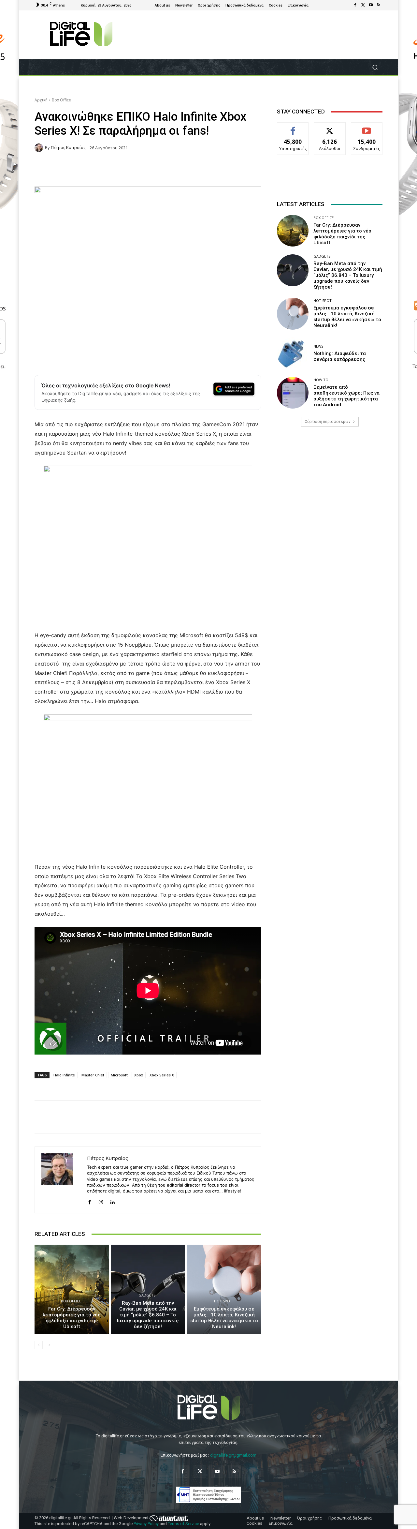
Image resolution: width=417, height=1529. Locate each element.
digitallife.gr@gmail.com (233, 1455)
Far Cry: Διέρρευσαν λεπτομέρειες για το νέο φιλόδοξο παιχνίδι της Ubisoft (72, 1317)
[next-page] (49, 1345)
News (318, 346)
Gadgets (146, 1295)
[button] (374, 67)
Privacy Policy (146, 1523)
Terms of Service (183, 1523)
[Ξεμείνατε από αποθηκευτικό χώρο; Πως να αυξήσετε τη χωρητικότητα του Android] (293, 393)
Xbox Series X (162, 1074)
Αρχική (41, 100)
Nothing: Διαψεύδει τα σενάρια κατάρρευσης (339, 356)
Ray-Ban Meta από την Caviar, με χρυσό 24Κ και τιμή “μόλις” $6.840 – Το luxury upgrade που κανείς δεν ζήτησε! (148, 1314)
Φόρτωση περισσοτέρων (328, 421)
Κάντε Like (292, 127)
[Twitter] (363, 5)
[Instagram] (100, 1200)
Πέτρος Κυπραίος (68, 147)
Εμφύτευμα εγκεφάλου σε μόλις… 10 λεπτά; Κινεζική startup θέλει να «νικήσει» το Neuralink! (224, 1317)
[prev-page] (39, 1345)
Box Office (61, 100)
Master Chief (92, 1074)
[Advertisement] (329, 483)
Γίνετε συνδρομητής (367, 130)
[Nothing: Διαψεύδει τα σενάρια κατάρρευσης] (293, 353)
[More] (332, 1116)
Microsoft (119, 1074)
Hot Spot (223, 1301)
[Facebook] (355, 5)
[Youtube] (371, 5)
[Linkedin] (112, 1200)
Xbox (138, 1074)
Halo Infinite (64, 1074)
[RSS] (378, 5)
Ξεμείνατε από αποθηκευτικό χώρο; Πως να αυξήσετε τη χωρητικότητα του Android (346, 396)
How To (320, 380)
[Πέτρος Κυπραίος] (40, 147)
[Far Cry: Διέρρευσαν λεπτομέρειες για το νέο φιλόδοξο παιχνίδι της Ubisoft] (72, 1289)
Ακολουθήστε (330, 127)
